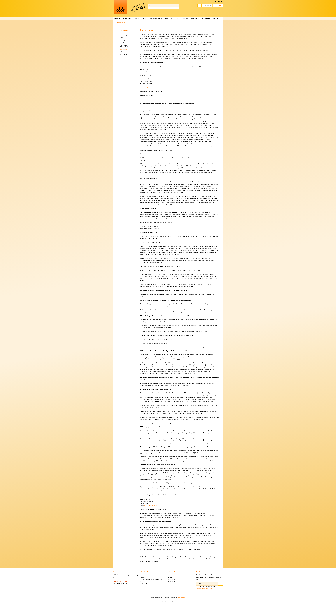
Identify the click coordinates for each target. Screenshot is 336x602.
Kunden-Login (124, 35)
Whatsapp (123, 40)
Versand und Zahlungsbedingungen (126, 46)
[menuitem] (163, 6)
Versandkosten (181, 597)
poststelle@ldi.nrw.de (150, 505)
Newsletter (171, 575)
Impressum (123, 54)
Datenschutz (123, 49)
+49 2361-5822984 (120, 581)
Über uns (122, 37)
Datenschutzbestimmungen (204, 588)
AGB (121, 52)
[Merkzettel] (199, 5)
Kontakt (122, 42)
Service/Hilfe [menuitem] (218, 1)
